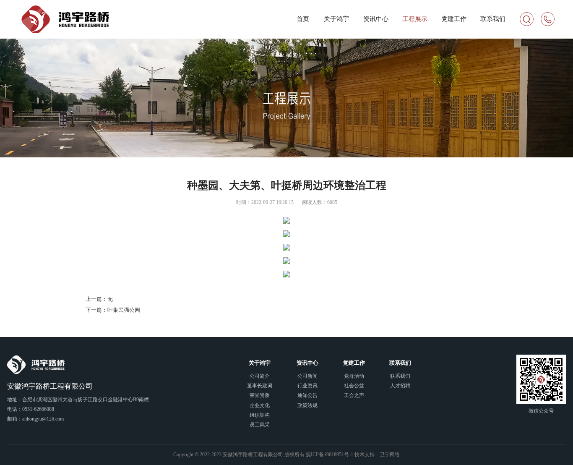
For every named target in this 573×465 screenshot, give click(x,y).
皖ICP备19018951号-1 (329, 454)
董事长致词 (259, 386)
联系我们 (492, 19)
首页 (303, 19)
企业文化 (260, 405)
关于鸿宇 (336, 19)
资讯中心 (375, 19)
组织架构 (260, 415)
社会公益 (354, 386)
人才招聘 (400, 386)
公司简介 (260, 376)
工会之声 (354, 395)
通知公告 (307, 395)
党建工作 (453, 19)
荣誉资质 (260, 395)
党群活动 (354, 376)
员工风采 (260, 425)
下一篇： (113, 310)
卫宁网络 (390, 454)
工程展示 (414, 19)
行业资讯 (307, 386)
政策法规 (307, 405)
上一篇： (99, 299)
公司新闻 (307, 376)
